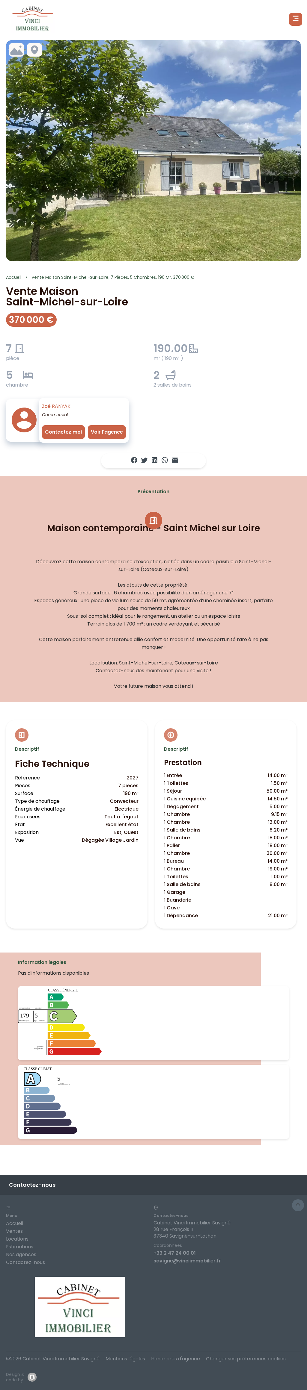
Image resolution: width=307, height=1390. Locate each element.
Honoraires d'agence (175, 1358)
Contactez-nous (25, 1262)
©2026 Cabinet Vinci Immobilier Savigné (53, 1358)
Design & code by (15, 1377)
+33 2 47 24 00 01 (175, 1253)
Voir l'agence (107, 431)
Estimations (19, 1246)
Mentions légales (125, 1358)
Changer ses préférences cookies (246, 1358)
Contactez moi (63, 431)
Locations (17, 1238)
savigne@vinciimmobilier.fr (187, 1260)
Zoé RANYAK (56, 406)
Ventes (14, 1231)
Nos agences (21, 1254)
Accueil (13, 277)
